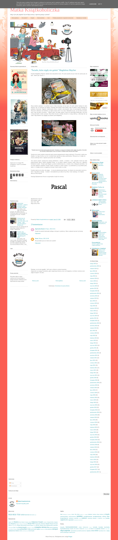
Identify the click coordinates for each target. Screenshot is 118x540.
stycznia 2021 (93, 375)
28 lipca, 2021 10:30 (44, 238)
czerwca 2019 (93, 422)
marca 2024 (93, 281)
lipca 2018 (92, 449)
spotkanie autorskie (74, 518)
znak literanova (25, 530)
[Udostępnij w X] (71, 220)
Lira (9, 523)
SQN (9, 525)
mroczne (86, 528)
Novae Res (31, 523)
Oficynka (43, 523)
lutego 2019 (93, 432)
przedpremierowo (97, 516)
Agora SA (10, 522)
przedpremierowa (88, 516)
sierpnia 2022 (93, 328)
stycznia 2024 (93, 286)
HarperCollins (50, 522)
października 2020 (94, 382)
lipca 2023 (92, 300)
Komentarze (14, 486)
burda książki (22, 527)
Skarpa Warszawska (22, 525)
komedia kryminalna (104, 527)
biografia (62, 527)
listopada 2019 (93, 410)
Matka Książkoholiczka (35, 10)
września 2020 (93, 385)
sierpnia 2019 (93, 417)
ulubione (84, 518)
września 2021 (93, 355)
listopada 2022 (93, 320)
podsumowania (72, 516)
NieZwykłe (25, 523)
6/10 (26, 514)
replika (38, 529)
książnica (55, 527)
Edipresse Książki (37, 522)
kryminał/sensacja (64, 528)
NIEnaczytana (95, 210)
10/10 (22, 514)
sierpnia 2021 (93, 357)
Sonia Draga (30, 525)
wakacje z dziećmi (97, 518)
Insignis (56, 522)
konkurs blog (96, 514)
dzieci (73, 514)
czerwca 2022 (93, 333)
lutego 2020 (93, 402)
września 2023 (93, 296)
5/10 (28, 514)
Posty (12, 483)
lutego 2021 (93, 372)
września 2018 (93, 444)
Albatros (16, 522)
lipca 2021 (92, 360)
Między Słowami (19, 523)
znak (21, 530)
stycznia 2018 (93, 464)
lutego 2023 (93, 313)
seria (92, 530)
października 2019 (94, 412)
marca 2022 (93, 340)
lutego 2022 (93, 343)
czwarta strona (40, 527)
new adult (107, 528)
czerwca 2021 (93, 362)
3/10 (35, 514)
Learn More (92, 4)
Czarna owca (28, 522)
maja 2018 (92, 454)
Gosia (36, 238)
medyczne (81, 528)
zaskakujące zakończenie (69, 532)
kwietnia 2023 (93, 308)
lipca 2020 (92, 390)
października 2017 (94, 472)
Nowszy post (35, 280)
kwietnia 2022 (93, 338)
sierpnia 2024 (93, 268)
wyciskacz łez (102, 530)
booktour (69, 514)
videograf (55, 529)
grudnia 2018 (93, 437)
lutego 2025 (93, 263)
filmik (78, 514)
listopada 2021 (93, 350)
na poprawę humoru (99, 528)
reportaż (89, 530)
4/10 (31, 514)
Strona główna (15, 18)
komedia (95, 527)
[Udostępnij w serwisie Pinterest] (74, 220)
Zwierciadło (10, 527)
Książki (32, 18)
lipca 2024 (92, 271)
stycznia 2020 (93, 405)
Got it (100, 4)
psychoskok (33, 529)
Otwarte (47, 523)
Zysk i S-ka (15, 527)
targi (80, 518)
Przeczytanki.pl (96, 242)
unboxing (90, 518)
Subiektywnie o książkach (99, 248)
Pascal (51, 523)
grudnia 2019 (93, 407)
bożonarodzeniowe (71, 527)
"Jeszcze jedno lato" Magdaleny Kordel (102, 203)
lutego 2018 (93, 462)
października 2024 (94, 266)
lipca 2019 (92, 419)
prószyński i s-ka (25, 529)
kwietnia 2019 (93, 427)
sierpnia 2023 (93, 298)
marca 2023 (93, 310)
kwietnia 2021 (93, 367)
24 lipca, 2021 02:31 (50, 229)
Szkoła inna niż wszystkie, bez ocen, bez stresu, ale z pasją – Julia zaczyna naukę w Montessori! (22, 222)
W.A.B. (38, 525)
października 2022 (94, 323)
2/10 (33, 514)
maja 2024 (92, 276)
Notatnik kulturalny (97, 220)
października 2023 (94, 293)
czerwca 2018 (93, 452)
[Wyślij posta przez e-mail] (64, 219)
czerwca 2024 (93, 273)
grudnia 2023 (93, 288)
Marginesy (13, 523)
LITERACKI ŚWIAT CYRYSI (99, 200)
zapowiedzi (71, 520)
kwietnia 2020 (93, 397)
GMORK (45, 522)
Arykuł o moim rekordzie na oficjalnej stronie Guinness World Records (102, 252)
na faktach (91, 528)
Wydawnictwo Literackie (52, 525)
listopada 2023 (93, 290)
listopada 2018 (93, 439)
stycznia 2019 (93, 434)
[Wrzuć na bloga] (69, 220)
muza (18, 529)
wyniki (104, 518)
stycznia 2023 (93, 315)
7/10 (18, 515)
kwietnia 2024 (93, 278)
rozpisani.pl (42, 529)
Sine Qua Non (14, 525)
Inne (49, 18)
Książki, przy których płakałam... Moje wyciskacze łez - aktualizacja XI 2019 (22, 234)
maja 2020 (92, 395)
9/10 (10, 515)
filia (48, 527)
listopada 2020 (93, 380)
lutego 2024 (93, 283)
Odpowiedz (38, 233)
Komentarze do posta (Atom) (62, 286)
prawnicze (84, 530)
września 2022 (93, 325)
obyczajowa (65, 530)
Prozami (56, 523)
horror (90, 527)
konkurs (90, 514)
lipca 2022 (92, 330)
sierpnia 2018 (93, 447)
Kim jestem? (25, 18)
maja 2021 (92, 365)
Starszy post (82, 280)
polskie (80, 516)
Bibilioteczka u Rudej (97, 162)
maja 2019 (92, 424)
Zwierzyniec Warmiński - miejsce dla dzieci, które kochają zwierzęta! (22, 205)
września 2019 (93, 415)
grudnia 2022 (93, 318)
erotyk (80, 527)
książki (107, 514)
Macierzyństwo (40, 18)
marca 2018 (93, 459)
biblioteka (65, 514)
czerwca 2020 (93, 392)
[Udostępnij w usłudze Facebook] (72, 220)
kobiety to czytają (84, 514)
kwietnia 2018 (93, 457)
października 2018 (94, 442)
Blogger (70, 536)
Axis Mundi (21, 522)
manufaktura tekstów (12, 529)
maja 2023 (92, 305)
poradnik (79, 530)
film (76, 514)
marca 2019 (93, 429)
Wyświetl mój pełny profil (22, 503)
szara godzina (48, 529)
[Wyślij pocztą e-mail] (68, 220)
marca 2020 (93, 400)
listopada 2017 (93, 469)
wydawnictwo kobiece (13, 530)
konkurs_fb (102, 514)
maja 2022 (92, 335)
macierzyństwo (64, 516)
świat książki (31, 530)
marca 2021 (93, 370)
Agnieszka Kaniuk (40, 229)
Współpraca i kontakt (81, 18)
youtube (108, 518)
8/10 (14, 515)
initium (51, 527)
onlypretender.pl (96, 231)
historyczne (85, 527)
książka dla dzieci (74, 528)
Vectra (34, 525)
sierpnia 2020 (93, 387)
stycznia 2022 (93, 345)
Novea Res (38, 523)
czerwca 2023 (93, 303)
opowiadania (74, 530)
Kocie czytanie (96, 173)
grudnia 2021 (93, 348)
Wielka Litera (43, 525)
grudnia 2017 (93, 467)
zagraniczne (64, 520)
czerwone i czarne (30, 527)
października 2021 (94, 352)
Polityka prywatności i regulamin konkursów (63, 18)
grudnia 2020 (93, 377)
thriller (96, 530)
